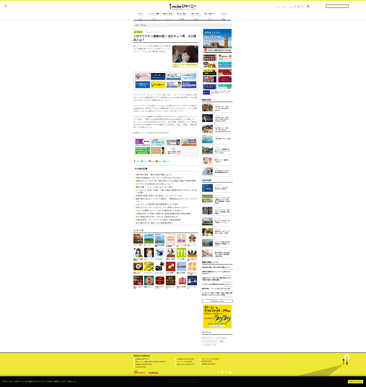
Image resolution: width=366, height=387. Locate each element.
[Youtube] (231, 373)
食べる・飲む (182, 14)
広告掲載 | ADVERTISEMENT (185, 359)
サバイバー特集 (137, 245)
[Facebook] (295, 7)
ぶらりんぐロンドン (159, 273)
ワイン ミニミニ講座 (181, 245)
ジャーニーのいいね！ (192, 287)
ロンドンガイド (148, 273)
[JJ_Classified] (217, 316)
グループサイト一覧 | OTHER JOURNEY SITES (210, 360)
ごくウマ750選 (180, 259)
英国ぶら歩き (136, 273)
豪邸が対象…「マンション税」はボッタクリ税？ (154, 187)
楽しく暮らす (209, 14)
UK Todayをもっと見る (217, 301)
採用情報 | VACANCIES (208, 364)
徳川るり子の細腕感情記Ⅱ (138, 259)
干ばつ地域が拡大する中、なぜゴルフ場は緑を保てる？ (157, 217)
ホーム (140, 14)
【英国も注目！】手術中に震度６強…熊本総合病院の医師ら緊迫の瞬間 (163, 214)
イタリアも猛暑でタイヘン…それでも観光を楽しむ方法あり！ (159, 210)
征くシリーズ (147, 245)
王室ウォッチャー (208, 338)
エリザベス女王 (221, 338)
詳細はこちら (72, 381)
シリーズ (224, 14)
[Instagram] (302, 7)
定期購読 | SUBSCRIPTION (144, 364)
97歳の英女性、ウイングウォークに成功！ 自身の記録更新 (158, 220)
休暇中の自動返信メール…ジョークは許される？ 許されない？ (160, 178)
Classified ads (140, 367)
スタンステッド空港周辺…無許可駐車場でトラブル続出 (157, 204)
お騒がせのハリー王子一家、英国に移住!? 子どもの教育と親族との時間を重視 (166, 181)
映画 (221, 341)
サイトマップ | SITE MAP (184, 361)
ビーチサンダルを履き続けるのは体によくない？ (155, 184)
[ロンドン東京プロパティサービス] (217, 41)
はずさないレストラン (170, 287)
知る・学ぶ (196, 14)
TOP (362, 376)
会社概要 (277, 7)
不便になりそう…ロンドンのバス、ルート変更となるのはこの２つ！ (162, 207)
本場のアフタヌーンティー (159, 287)
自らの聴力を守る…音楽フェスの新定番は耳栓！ (154, 223)
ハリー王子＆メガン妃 (209, 345)
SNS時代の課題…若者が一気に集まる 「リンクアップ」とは (159, 196)
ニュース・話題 (153, 14)
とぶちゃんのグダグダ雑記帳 (170, 245)
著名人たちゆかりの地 (138, 287)
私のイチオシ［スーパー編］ (192, 273)
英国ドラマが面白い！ (181, 287)
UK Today (143, 25)
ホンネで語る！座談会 (192, 259)
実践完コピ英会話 (170, 259)
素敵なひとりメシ (148, 287)
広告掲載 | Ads (284, 7)
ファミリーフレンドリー (210, 341)
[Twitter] (299, 7)
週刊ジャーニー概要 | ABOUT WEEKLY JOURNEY (150, 361)
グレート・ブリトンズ (148, 259)
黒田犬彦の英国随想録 (159, 245)
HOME (137, 25)
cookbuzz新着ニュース (170, 273)
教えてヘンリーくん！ (192, 245)
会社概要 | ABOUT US (142, 359)
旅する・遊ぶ (168, 14)
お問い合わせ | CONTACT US (185, 364)
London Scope (158, 259)
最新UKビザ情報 (181, 273)
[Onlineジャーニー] (183, 6)
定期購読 (291, 7)
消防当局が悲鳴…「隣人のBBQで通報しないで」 (154, 175)
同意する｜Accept (355, 382)
